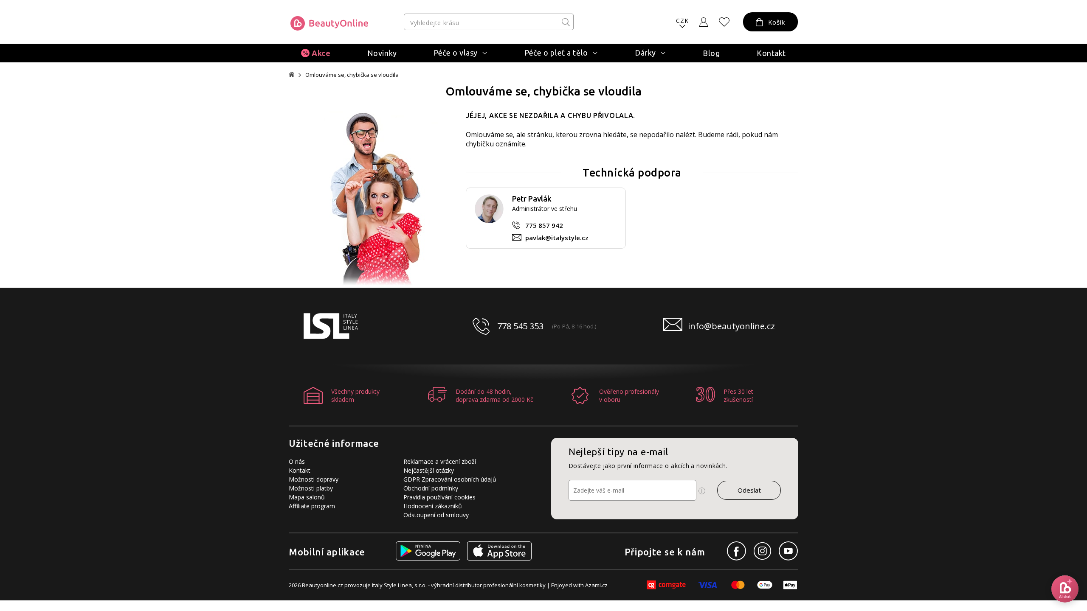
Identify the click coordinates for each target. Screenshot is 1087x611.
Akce (321, 53)
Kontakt (771, 53)
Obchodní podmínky (430, 488)
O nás (297, 461)
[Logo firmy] (329, 23)
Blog (711, 53)
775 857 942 (544, 225)
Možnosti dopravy (313, 479)
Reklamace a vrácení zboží (439, 461)
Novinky (382, 53)
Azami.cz (596, 585)
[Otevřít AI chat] (1065, 589)
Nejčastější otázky (428, 470)
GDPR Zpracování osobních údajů (449, 479)
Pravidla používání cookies (439, 497)
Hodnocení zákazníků (432, 506)
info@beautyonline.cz (731, 326)
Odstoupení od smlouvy (436, 515)
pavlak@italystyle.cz (557, 237)
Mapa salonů (307, 497)
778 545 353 (520, 326)
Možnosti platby (311, 488)
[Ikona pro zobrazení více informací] (701, 491)
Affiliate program (312, 506)
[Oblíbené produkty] (724, 22)
